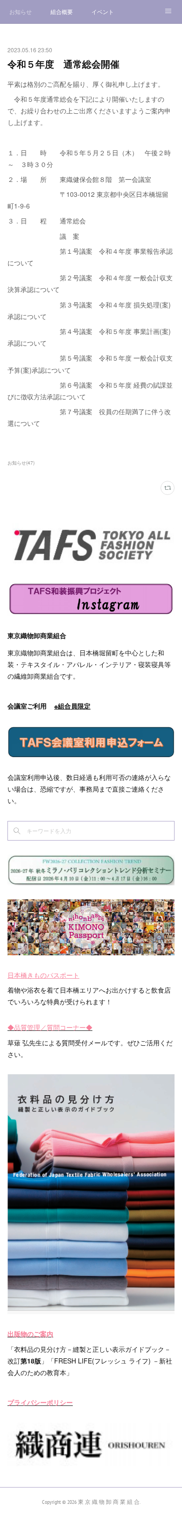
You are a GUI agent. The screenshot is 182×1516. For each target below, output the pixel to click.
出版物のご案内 (30, 1333)
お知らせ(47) (21, 462)
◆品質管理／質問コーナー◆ (49, 1027)
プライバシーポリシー (40, 1402)
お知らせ (20, 11)
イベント (102, 11)
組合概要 (61, 11)
